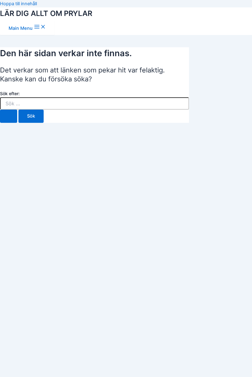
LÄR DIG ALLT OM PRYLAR (46, 13)
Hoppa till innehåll (18, 3)
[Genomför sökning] (8, 116)
